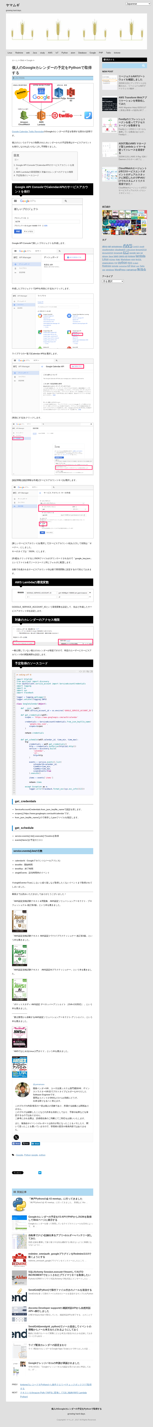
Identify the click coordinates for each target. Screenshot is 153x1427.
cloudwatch (120, 249)
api (109, 246)
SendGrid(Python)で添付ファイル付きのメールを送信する (60, 1290)
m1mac (112, 260)
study (42, 53)
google (34, 1155)
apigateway (116, 246)
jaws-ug (123, 256)
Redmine (19, 53)
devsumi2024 (107, 253)
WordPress (120, 269)
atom (73, 53)
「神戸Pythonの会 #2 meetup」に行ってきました (55, 1198)
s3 (128, 265)
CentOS (136, 246)
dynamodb (118, 253)
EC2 (126, 252)
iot (141, 253)
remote (115, 266)
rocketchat (123, 266)
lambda (140, 256)
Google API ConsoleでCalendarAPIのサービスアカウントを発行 (45, 167)
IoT (57, 53)
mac (118, 259)
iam (138, 253)
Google (93, 53)
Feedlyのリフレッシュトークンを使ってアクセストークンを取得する (132, 122)
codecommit (130, 250)
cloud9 (141, 246)
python (42, 1155)
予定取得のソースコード (27, 175)
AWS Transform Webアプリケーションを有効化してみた (133, 100)
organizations (108, 263)
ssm (137, 266)
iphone (105, 256)
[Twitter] (16, 1137)
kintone (117, 53)
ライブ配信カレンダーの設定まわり (47, 1345)
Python (65, 53)
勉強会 (141, 269)
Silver (133, 266)
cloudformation (108, 250)
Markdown (126, 259)
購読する (109, 59)
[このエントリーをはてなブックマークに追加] (39, 1172)
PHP (101, 53)
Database (82, 53)
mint (133, 260)
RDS (130, 263)
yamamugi (131, 269)
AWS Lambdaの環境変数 (27, 172)
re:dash (135, 263)
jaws (116, 256)
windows (110, 270)
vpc (103, 270)
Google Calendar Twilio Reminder (28, 131)
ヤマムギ (13, 5)
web (28, 53)
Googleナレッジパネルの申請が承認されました (54, 1363)
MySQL (138, 260)
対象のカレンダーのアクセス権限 (57, 172)
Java (35, 53)
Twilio (108, 53)
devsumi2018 (141, 250)
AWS (50, 53)
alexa (104, 246)
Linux (10, 53)
